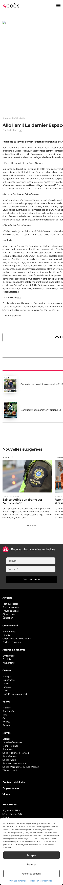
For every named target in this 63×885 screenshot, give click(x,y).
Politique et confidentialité (40, 880)
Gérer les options (31, 873)
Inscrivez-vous (31, 579)
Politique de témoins (18, 880)
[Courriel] (20, 130)
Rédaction (12, 130)
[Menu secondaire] (58, 5)
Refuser (31, 864)
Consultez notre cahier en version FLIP (41, 410)
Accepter (32, 855)
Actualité (8, 457)
